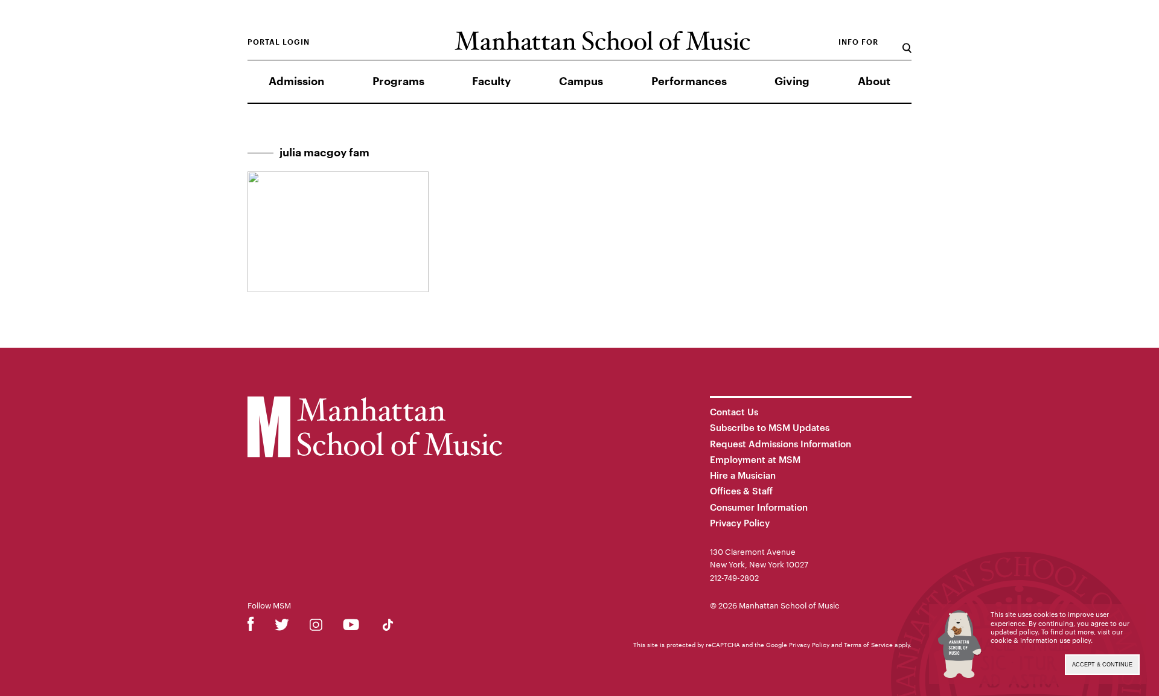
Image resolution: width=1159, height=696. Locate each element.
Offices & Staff (741, 490)
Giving (791, 81)
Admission (296, 81)
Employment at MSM (755, 459)
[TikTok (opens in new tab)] (388, 627)
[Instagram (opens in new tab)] (316, 627)
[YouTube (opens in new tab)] (351, 627)
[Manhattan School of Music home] (602, 41)
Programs (398, 81)
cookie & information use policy (1041, 640)
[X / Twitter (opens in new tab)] (282, 627)
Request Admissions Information (780, 443)
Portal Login (278, 42)
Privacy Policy (740, 522)
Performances (689, 81)
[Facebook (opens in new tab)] (250, 627)
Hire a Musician (743, 475)
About (874, 81)
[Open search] (907, 42)
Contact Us (734, 411)
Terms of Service (868, 644)
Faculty (491, 81)
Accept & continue (1102, 665)
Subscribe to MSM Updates (769, 427)
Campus (581, 81)
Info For (858, 42)
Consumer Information (759, 507)
